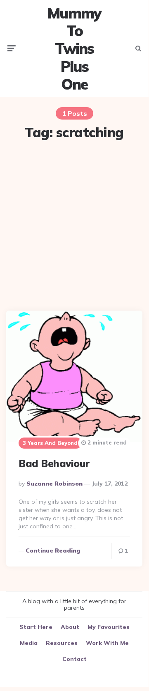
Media (29, 643)
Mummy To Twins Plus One (74, 48)
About (70, 627)
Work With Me (107, 643)
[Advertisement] (74, 226)
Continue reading (53, 550)
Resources (62, 643)
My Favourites (109, 627)
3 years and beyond (50, 443)
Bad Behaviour (54, 463)
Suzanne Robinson (54, 483)
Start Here (35, 627)
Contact (74, 659)
